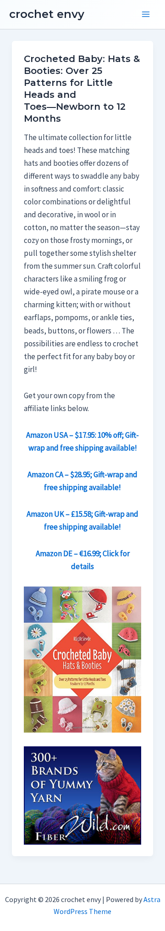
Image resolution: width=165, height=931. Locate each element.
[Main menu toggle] (146, 15)
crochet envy (46, 14)
